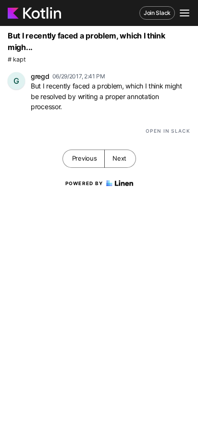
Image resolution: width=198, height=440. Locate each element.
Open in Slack (168, 131)
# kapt (16, 59)
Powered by (84, 183)
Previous (84, 158)
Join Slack (157, 12)
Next (119, 158)
